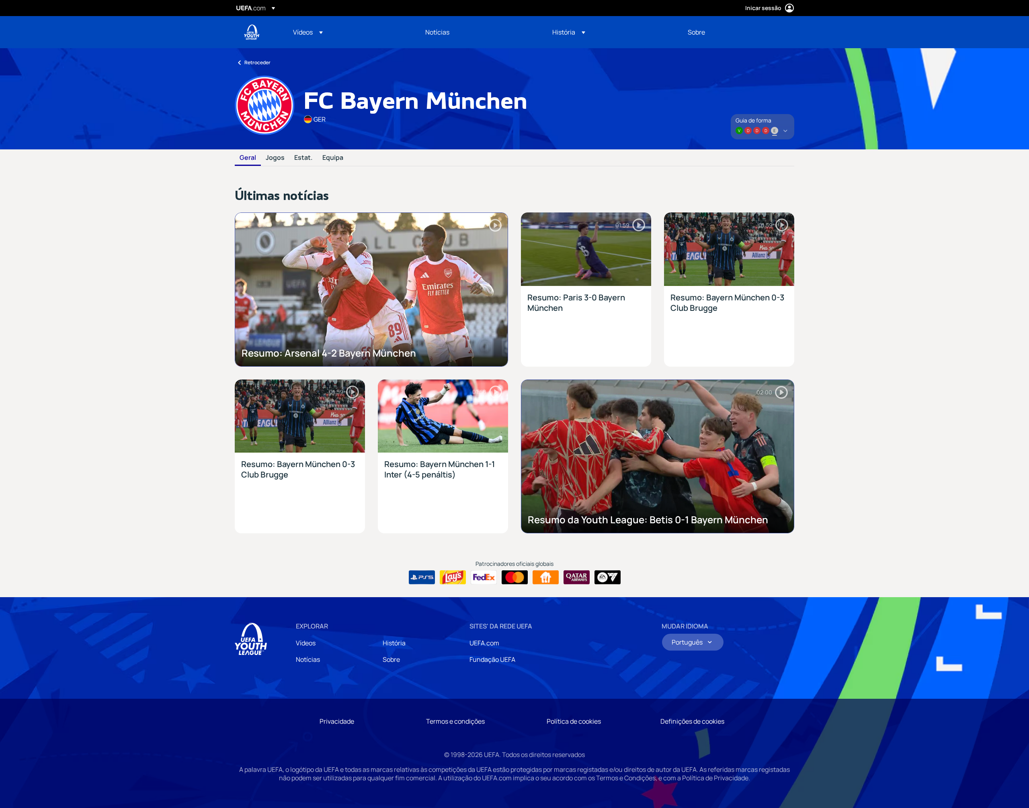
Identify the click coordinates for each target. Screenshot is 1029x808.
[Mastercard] (515, 577)
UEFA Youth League (252, 32)
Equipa (332, 157)
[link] (437, 32)
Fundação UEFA (492, 659)
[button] (308, 32)
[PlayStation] (422, 577)
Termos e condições (455, 721)
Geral (248, 157)
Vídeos (306, 643)
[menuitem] (349, 32)
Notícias (308, 659)
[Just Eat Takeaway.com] (546, 577)
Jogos (275, 157)
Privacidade (337, 721)
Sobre (391, 659)
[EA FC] (607, 577)
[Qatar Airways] (577, 577)
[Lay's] (453, 577)
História (394, 643)
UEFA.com (484, 643)
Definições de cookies (692, 721)
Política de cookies (574, 721)
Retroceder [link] (257, 62)
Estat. (303, 157)
